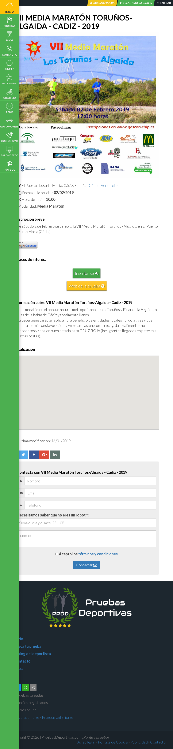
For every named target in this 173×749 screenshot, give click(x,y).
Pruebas (9, 25)
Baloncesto (9, 155)
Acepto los (88, 554)
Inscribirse (85, 273)
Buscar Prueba (104, 2)
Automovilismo (9, 126)
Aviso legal (86, 742)
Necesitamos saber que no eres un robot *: (53, 515)
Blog (9, 40)
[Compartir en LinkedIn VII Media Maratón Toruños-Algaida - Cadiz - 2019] (55, 454)
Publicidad (139, 742)
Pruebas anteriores (57, 717)
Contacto (9, 54)
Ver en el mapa (112, 185)
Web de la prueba (85, 285)
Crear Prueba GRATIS (137, 2)
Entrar (165, 2)
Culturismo (9, 140)
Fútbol (9, 169)
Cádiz (93, 185)
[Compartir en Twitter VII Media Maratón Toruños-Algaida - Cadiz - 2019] (23, 454)
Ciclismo (9, 97)
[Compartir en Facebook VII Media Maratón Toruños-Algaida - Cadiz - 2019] (33, 454)
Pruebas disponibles (22, 717)
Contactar (84, 565)
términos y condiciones (98, 554)
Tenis (9, 112)
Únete (9, 69)
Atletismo (9, 83)
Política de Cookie (113, 742)
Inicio (9, 11)
